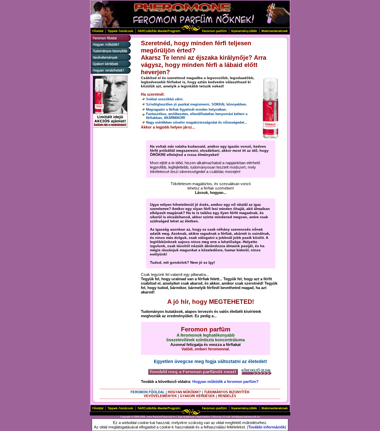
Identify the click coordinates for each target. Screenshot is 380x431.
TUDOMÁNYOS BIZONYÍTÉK (226, 392)
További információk (266, 427)
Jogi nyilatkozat (186, 416)
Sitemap (216, 416)
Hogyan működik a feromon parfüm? (225, 381)
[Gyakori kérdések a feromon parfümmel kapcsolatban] (110, 66)
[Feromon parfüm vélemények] (110, 59)
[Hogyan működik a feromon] (256, 374)
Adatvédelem (203, 416)
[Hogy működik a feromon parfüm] (110, 46)
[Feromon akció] (110, 126)
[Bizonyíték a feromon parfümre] (110, 53)
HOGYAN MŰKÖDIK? (184, 392)
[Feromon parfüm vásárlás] (110, 72)
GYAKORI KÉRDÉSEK (197, 396)
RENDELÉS (227, 396)
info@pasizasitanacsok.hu (246, 416)
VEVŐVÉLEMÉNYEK (160, 396)
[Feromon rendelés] (193, 374)
